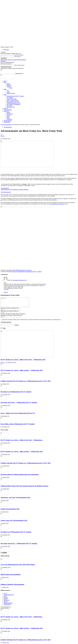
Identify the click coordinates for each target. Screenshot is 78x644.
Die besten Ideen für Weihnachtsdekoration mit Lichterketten (20, 474)
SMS (11, 88)
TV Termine (10, 97)
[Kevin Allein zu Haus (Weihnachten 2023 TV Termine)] (4, 421)
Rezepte (6, 108)
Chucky (2, 136)
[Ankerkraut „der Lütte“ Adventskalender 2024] (4, 494)
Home (5, 81)
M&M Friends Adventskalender (11, 574)
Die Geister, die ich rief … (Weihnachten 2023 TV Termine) (19, 402)
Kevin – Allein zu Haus (12, 100)
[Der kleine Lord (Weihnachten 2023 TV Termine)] (4, 388)
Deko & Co (6, 111)
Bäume (8, 112)
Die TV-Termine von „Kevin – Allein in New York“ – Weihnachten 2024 (23, 359)
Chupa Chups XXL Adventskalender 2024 (14, 520)
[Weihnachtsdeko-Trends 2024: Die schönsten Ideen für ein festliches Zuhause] (4, 483)
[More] (46, 169)
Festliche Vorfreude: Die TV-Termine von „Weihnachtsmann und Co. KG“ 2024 (26, 381)
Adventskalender (8, 109)
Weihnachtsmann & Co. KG (13, 103)
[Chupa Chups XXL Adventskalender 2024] (4, 517)
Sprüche (9, 86)
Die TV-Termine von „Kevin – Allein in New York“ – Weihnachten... (22, 440)
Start (2, 124)
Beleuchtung (10, 113)
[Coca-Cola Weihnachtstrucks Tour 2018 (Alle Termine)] (4, 561)
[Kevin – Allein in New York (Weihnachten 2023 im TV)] (4, 410)
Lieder (8, 92)
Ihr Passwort (18, 56)
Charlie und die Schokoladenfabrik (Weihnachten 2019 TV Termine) (25, 271)
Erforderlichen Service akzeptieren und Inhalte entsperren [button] (15, 189)
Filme (5, 94)
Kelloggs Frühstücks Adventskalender (12, 584)
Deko (8, 116)
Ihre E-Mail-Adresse (20, 65)
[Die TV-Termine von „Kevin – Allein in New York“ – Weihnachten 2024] (27, 356)
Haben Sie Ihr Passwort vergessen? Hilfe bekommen (13, 59)
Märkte (8, 83)
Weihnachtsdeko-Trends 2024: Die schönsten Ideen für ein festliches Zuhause (24, 486)
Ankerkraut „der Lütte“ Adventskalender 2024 (15, 497)
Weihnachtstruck (8, 120)
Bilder (8, 118)
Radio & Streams (11, 93)
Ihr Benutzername (19, 55)
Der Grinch (9, 105)
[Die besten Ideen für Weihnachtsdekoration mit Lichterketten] (4, 471)
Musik (5, 89)
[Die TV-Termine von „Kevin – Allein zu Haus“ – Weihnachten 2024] (4, 367)
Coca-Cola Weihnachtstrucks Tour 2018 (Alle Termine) (18, 564)
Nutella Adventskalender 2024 (10, 509)
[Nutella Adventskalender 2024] (4, 506)
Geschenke (9, 119)
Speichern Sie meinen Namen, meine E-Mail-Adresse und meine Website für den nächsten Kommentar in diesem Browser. (31, 319)
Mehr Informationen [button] (6, 192)
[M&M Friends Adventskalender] (4, 571)
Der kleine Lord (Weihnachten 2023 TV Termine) (16, 392)
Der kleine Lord (10, 107)
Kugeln (8, 115)
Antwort (6, 292)
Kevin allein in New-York (13, 101)
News (5, 82)
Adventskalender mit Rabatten (56, 204)
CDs (8, 90)
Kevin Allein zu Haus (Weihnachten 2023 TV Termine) (18, 424)
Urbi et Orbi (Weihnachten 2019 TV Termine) (20, 270)
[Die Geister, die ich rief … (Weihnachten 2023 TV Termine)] (4, 399)
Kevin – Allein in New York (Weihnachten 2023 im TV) (18, 413)
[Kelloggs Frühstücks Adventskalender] (4, 581)
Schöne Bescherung (11, 98)
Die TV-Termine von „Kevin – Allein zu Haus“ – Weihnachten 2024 (22, 370)
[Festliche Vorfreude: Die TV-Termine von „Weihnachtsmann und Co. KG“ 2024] (4, 378)
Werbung (9, 85)
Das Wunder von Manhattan (13, 104)
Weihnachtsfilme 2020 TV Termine (15, 96)
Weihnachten (7, 122)
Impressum (6, 49)
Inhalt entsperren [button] (5, 188)
